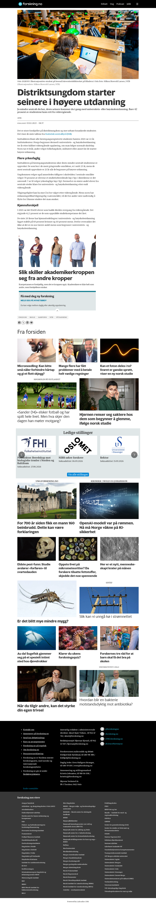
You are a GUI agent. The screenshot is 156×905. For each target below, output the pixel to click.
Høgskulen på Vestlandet (31, 856)
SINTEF (107, 821)
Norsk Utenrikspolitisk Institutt (75, 880)
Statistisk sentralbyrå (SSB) (58, 134)
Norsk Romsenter (69, 877)
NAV (23, 881)
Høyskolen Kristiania (29, 859)
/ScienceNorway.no (114, 744)
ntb (51, 317)
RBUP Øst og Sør (111, 809)
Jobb (129, 4)
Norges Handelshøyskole (72, 858)
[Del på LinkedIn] (27, 322)
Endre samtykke (30, 788)
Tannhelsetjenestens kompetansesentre (119, 850)
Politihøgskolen (110, 803)
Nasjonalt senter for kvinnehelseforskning (79, 836)
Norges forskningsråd (71, 861)
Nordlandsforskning (70, 851)
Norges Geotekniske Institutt (74, 855)
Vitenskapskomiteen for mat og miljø (118, 891)
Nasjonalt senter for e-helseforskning (77, 833)
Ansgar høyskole (28, 803)
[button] (22, 455)
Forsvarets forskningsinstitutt (33, 830)
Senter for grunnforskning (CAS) (117, 825)
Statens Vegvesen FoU (113, 837)
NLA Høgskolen (69, 803)
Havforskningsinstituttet (31, 843)
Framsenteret (27, 834)
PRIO (106, 806)
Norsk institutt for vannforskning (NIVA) (78, 887)
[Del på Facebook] (19, 322)
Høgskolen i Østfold (29, 850)
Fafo (23, 821)
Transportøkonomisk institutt (116, 853)
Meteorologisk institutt (30, 878)
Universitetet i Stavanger (114, 872)
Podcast (120, 4)
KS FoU (24, 866)
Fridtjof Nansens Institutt (31, 837)
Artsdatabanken (27, 809)
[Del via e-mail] (31, 322)
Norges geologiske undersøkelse (75, 864)
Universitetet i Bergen (113, 862)
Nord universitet (69, 848)
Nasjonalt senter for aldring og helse (76, 830)
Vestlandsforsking (111, 882)
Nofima (66, 845)
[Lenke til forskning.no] (56, 3)
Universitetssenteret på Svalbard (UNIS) (119, 878)
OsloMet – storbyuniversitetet (74, 890)
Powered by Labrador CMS (78, 902)
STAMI (107, 834)
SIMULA (108, 818)
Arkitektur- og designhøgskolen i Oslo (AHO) (38, 806)
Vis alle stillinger (78, 474)
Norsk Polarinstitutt (70, 871)
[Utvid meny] (137, 4)
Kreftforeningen (28, 869)
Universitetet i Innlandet (113, 866)
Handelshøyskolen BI (29, 840)
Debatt (104, 4)
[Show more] (57, 310)
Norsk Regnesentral (70, 874)
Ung (112, 4)
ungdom (23, 317)
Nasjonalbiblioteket (70, 821)
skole (32, 317)
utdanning (61, 317)
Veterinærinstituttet (112, 885)
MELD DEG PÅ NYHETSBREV (33, 300)
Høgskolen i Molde (29, 846)
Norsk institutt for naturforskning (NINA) (78, 883)
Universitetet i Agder (112, 859)
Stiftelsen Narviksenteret (114, 840)
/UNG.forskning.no (114, 739)
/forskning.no (111, 734)
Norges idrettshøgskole (72, 867)
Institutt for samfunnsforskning (33, 862)
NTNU (65, 818)
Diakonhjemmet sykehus (31, 813)
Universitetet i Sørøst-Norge (115, 875)
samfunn (42, 317)
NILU (23, 893)
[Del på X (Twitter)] (23, 322)
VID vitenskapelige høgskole (115, 888)
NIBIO (24, 884)
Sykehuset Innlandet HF (113, 846)
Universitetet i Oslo (112, 869)
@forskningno (112, 729)
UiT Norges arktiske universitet (116, 856)
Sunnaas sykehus (111, 843)
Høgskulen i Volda (28, 853)
